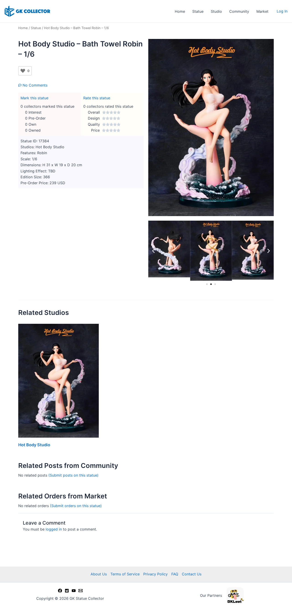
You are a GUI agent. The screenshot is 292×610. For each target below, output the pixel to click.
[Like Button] (22, 70)
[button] (153, 251)
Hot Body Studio (34, 444)
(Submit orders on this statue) (76, 505)
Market (262, 11)
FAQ (174, 574)
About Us (99, 574)
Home (180, 11)
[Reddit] (67, 591)
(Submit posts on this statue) (73, 475)
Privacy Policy (155, 574)
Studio (216, 11)
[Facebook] (60, 591)
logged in (54, 529)
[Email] (80, 591)
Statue (197, 11)
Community (239, 11)
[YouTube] (74, 591)
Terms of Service (125, 574)
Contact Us (191, 574)
